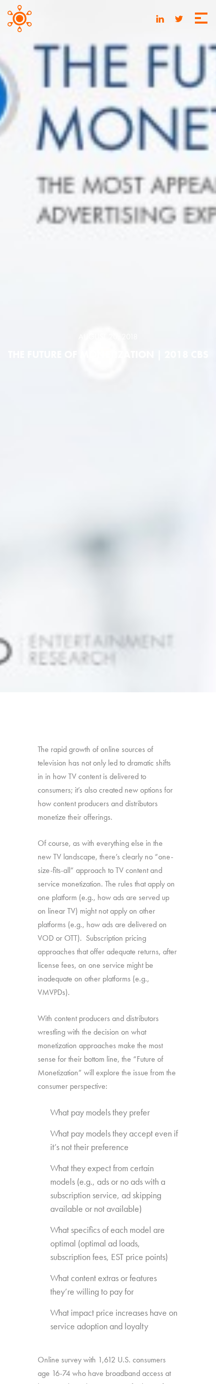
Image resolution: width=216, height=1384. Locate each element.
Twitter (179, 20)
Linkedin (160, 20)
